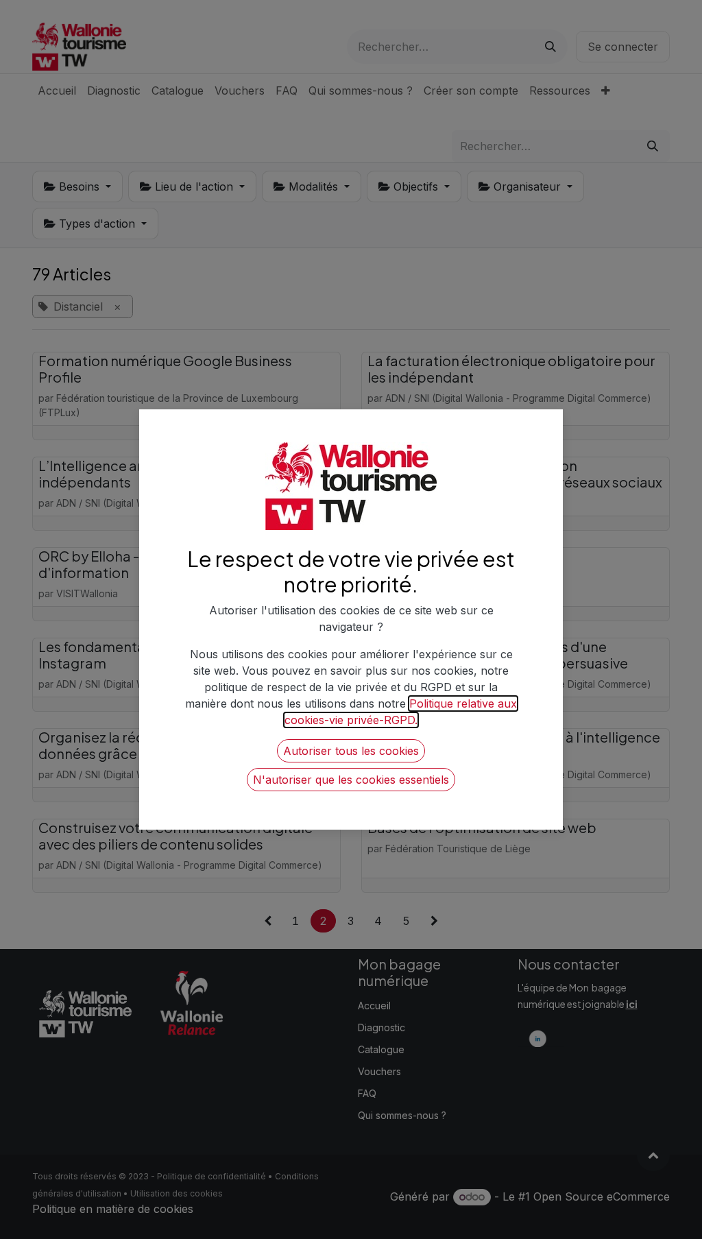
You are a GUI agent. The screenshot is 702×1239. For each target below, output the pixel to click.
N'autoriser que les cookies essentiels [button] (351, 779)
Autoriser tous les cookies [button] (351, 751)
